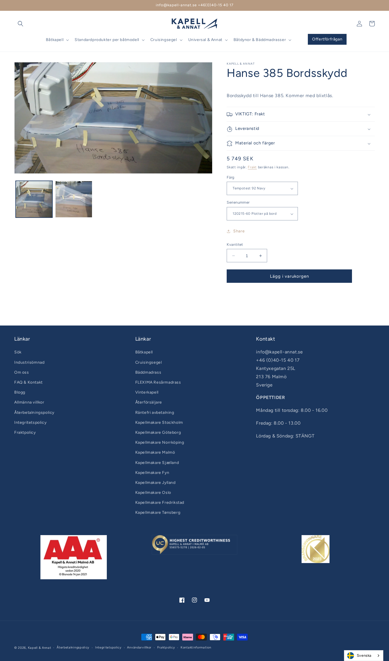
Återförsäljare (148, 402)
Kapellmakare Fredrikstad (159, 502)
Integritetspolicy (30, 422)
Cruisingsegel (148, 362)
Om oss (21, 372)
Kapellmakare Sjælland (157, 462)
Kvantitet (235, 244)
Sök (18, 352)
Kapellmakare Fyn (152, 472)
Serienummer (238, 202)
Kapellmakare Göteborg (158, 432)
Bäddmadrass (148, 372)
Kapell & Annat (39, 648)
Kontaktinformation (196, 647)
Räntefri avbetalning (154, 412)
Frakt (252, 167)
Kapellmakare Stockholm (159, 422)
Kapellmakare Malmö (155, 452)
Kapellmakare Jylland (155, 482)
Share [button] (239, 231)
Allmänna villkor (29, 402)
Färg (231, 177)
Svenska (364, 655)
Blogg (19, 392)
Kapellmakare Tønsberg (158, 512)
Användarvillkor (139, 647)
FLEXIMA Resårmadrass (158, 382)
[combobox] (363, 655)
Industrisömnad (29, 362)
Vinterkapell (147, 392)
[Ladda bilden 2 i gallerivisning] (73, 199)
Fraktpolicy (25, 432)
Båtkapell (144, 352)
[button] (20, 23)
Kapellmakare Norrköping (159, 442)
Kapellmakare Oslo (153, 492)
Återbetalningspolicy (34, 412)
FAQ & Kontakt (28, 382)
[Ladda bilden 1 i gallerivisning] (34, 199)
